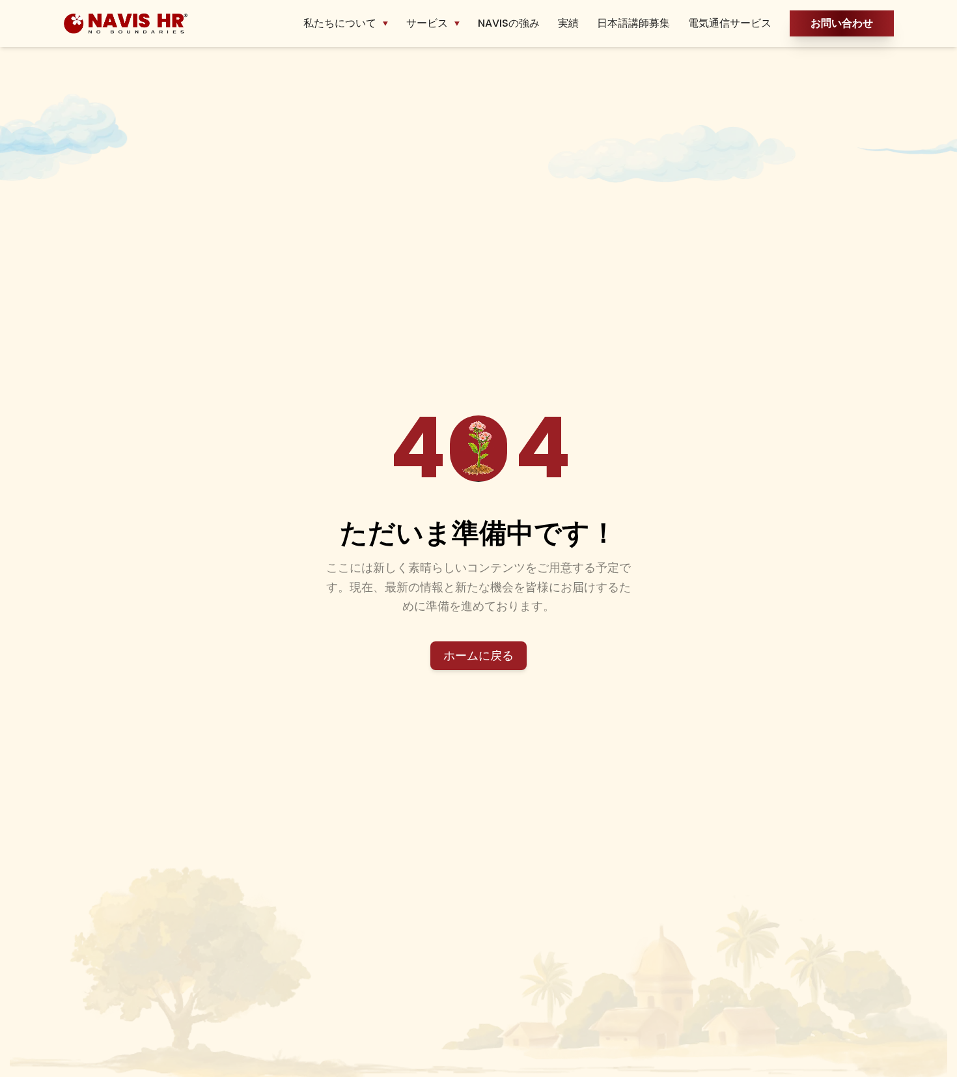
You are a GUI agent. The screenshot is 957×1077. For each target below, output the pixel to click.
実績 (568, 23)
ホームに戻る (478, 655)
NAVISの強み (509, 23)
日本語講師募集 (633, 23)
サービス (427, 23)
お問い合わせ (842, 23)
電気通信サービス (729, 23)
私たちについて (339, 23)
